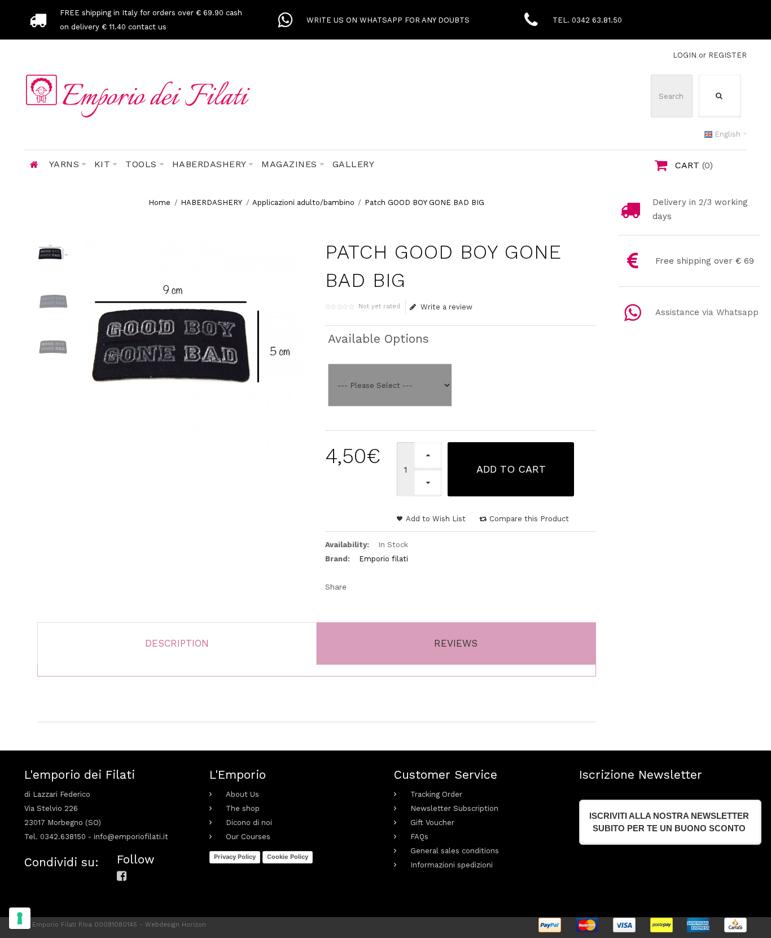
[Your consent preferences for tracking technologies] (19, 918)
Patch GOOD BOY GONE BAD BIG (424, 202)
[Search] (719, 96)
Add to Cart (511, 469)
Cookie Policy (287, 857)
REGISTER (727, 55)
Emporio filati (383, 559)
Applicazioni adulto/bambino (303, 202)
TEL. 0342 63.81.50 (587, 20)
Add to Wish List (436, 518)
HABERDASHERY (211, 202)
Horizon (194, 924)
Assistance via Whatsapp (707, 312)
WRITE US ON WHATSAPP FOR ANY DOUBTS (388, 20)
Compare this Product (529, 518)
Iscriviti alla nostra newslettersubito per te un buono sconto (669, 822)
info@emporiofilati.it (131, 836)
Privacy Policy (235, 857)
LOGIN (684, 55)
